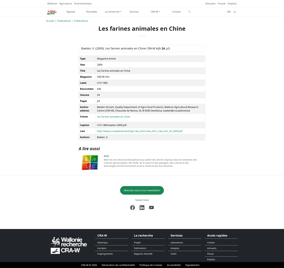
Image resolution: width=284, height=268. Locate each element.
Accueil (50, 20)
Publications (64, 20)
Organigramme (105, 253)
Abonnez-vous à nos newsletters (142, 190)
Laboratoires (177, 242)
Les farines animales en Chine (113, 116)
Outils (173, 253)
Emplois (232, 3)
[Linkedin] (142, 207)
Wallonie (52, 3)
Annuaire (210, 3)
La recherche (112, 11)
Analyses (175, 248)
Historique (102, 242)
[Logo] (68, 245)
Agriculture (65, 3)
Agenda (70, 11)
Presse (221, 3)
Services (134, 11)
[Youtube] (151, 207)
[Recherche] (197, 12)
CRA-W (154, 11)
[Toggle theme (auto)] (235, 12)
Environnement (83, 3)
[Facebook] (132, 207)
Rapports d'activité (143, 253)
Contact (176, 11)
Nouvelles (91, 11)
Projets (137, 242)
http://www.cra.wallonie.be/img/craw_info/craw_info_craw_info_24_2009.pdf (140, 131)
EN (228, 11)
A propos (101, 248)
